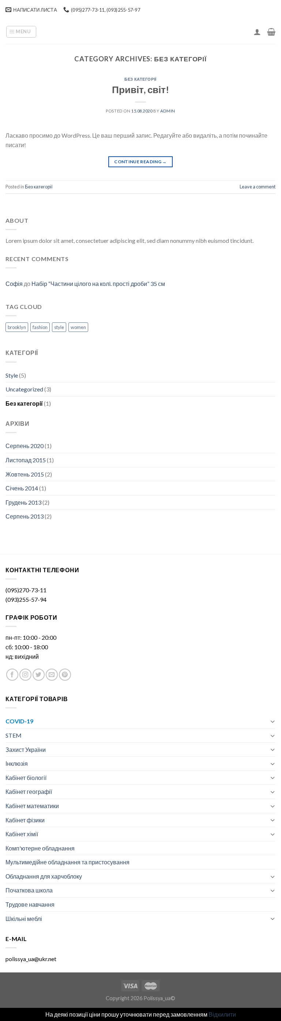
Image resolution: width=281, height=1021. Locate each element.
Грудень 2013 (23, 502)
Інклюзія (16, 763)
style (59, 327)
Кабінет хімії (21, 833)
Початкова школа (29, 890)
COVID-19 (19, 721)
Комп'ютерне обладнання (40, 848)
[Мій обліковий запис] (257, 32)
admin (167, 110)
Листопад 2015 (25, 459)
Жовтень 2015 (24, 474)
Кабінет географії (28, 791)
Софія (14, 283)
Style (11, 375)
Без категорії (140, 79)
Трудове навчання (30, 904)
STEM (13, 735)
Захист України (25, 749)
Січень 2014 (21, 488)
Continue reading (140, 161)
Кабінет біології (25, 777)
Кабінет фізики (25, 820)
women (78, 327)
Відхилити (222, 1014)
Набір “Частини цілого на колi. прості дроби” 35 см (98, 283)
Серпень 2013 (24, 516)
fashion (40, 327)
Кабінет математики (32, 805)
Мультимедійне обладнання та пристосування (67, 862)
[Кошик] (271, 32)
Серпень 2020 (24, 445)
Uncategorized (24, 389)
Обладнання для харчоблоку (43, 876)
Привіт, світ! (140, 89)
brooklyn (17, 327)
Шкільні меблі (23, 918)
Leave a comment (258, 187)
